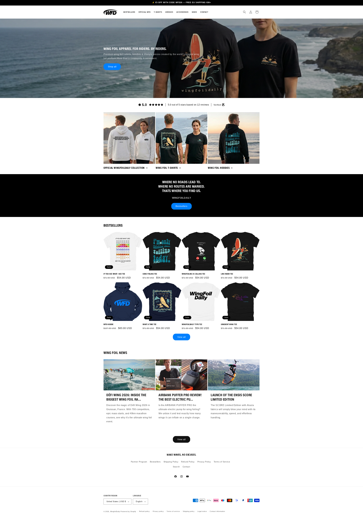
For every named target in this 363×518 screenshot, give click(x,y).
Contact (186, 467)
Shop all (112, 66)
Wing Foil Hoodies (219, 167)
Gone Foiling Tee (150, 274)
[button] (244, 12)
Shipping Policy (170, 462)
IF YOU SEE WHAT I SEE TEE (114, 274)
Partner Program (139, 462)
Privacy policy (158, 511)
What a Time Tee (149, 324)
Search (176, 467)
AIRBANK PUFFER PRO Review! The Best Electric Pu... (180, 397)
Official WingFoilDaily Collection (124, 167)
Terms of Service (222, 462)
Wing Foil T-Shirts (167, 167)
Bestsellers (181, 206)
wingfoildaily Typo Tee (192, 324)
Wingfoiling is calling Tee (193, 274)
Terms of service (173, 511)
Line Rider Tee (227, 274)
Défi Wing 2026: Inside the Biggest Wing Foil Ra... (126, 397)
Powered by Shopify (128, 511)
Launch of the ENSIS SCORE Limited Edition (231, 397)
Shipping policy (189, 511)
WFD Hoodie (108, 324)
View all (181, 337)
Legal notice (202, 511)
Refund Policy (188, 462)
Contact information (217, 511)
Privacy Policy (204, 462)
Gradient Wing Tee (229, 324)
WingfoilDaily (115, 511)
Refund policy (144, 511)
